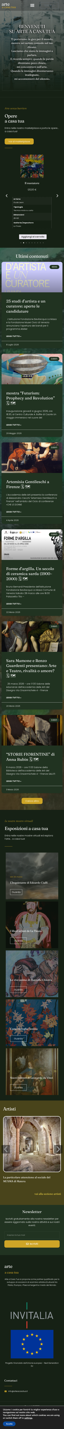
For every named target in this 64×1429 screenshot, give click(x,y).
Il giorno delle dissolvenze (32, 183)
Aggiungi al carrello (32, 228)
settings (28, 1418)
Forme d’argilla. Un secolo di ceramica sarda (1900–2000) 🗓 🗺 (30, 573)
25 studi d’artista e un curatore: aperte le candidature (26, 306)
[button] (32, 5)
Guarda (16, 892)
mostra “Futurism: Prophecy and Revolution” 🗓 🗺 (30, 398)
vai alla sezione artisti (47, 1193)
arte (5, 4)
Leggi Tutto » (13, 336)
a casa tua (9, 7)
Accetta (9, 1424)
